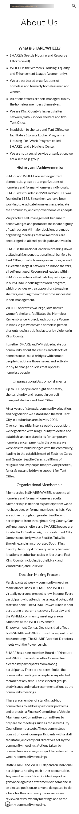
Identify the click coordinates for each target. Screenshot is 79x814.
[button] (5, 6)
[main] (39, 22)
